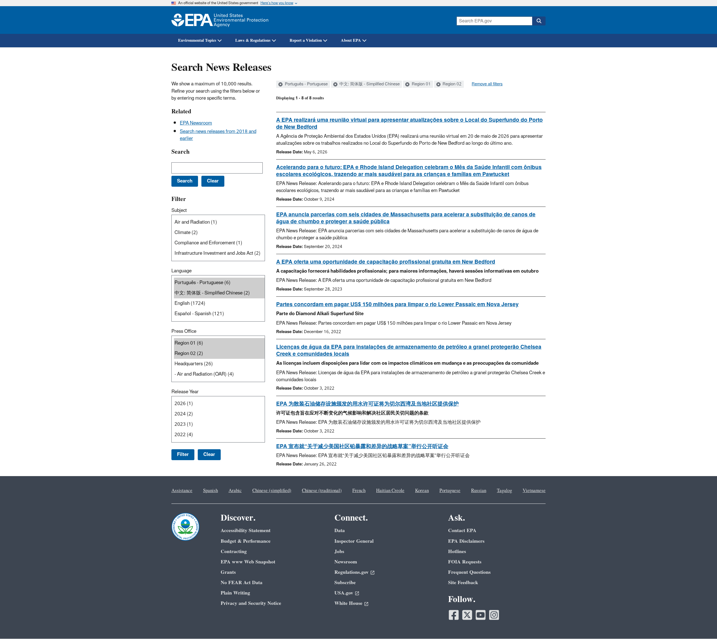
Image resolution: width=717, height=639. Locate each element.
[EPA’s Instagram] (494, 615)
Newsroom (345, 562)
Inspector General (354, 541)
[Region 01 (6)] (219, 343)
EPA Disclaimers (466, 541)
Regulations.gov (351, 572)
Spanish (210, 491)
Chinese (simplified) (271, 491)
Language (181, 271)
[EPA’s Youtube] (480, 615)
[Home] (219, 20)
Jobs (339, 551)
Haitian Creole (390, 491)
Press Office (183, 331)
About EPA (351, 40)
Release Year (185, 392)
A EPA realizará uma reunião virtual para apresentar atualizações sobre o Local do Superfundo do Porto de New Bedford (409, 123)
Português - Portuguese (306, 84)
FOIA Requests (464, 562)
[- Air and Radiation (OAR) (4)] (219, 374)
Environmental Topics (197, 40)
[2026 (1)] (219, 404)
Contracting (234, 551)
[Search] (539, 21)
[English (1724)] (219, 303)
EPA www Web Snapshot (248, 562)
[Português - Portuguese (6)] (219, 283)
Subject (179, 210)
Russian (478, 491)
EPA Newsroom (196, 123)
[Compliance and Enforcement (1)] (219, 243)
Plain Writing (235, 593)
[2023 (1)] (219, 424)
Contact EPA (462, 530)
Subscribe (345, 583)
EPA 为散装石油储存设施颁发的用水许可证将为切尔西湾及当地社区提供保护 (367, 403)
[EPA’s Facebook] (453, 615)
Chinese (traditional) (322, 491)
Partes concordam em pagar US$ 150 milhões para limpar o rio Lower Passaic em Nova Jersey (397, 304)
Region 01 (421, 84)
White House (348, 603)
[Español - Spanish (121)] (219, 314)
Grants (228, 572)
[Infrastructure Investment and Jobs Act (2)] (219, 253)
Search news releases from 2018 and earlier (218, 135)
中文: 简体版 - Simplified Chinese (369, 84)
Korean (422, 491)
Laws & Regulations (253, 40)
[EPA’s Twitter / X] (467, 615)
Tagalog (504, 491)
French (359, 491)
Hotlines (457, 551)
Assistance (181, 491)
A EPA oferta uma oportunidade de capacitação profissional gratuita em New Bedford (385, 262)
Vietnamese (534, 491)
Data (339, 530)
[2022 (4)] (219, 435)
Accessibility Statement (246, 530)
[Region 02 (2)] (219, 353)
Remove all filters (487, 84)
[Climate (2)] (219, 233)
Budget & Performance (246, 541)
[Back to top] (701, 623)
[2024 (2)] (219, 414)
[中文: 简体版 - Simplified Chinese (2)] (219, 293)
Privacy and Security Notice (251, 603)
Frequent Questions (469, 572)
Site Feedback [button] (463, 583)
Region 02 (451, 84)
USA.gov (343, 593)
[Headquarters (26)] (219, 364)
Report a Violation (306, 40)
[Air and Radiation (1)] (219, 222)
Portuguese (449, 491)
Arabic (235, 491)
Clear (209, 455)
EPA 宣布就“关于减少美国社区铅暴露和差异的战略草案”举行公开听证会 (362, 446)
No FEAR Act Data (241, 583)
